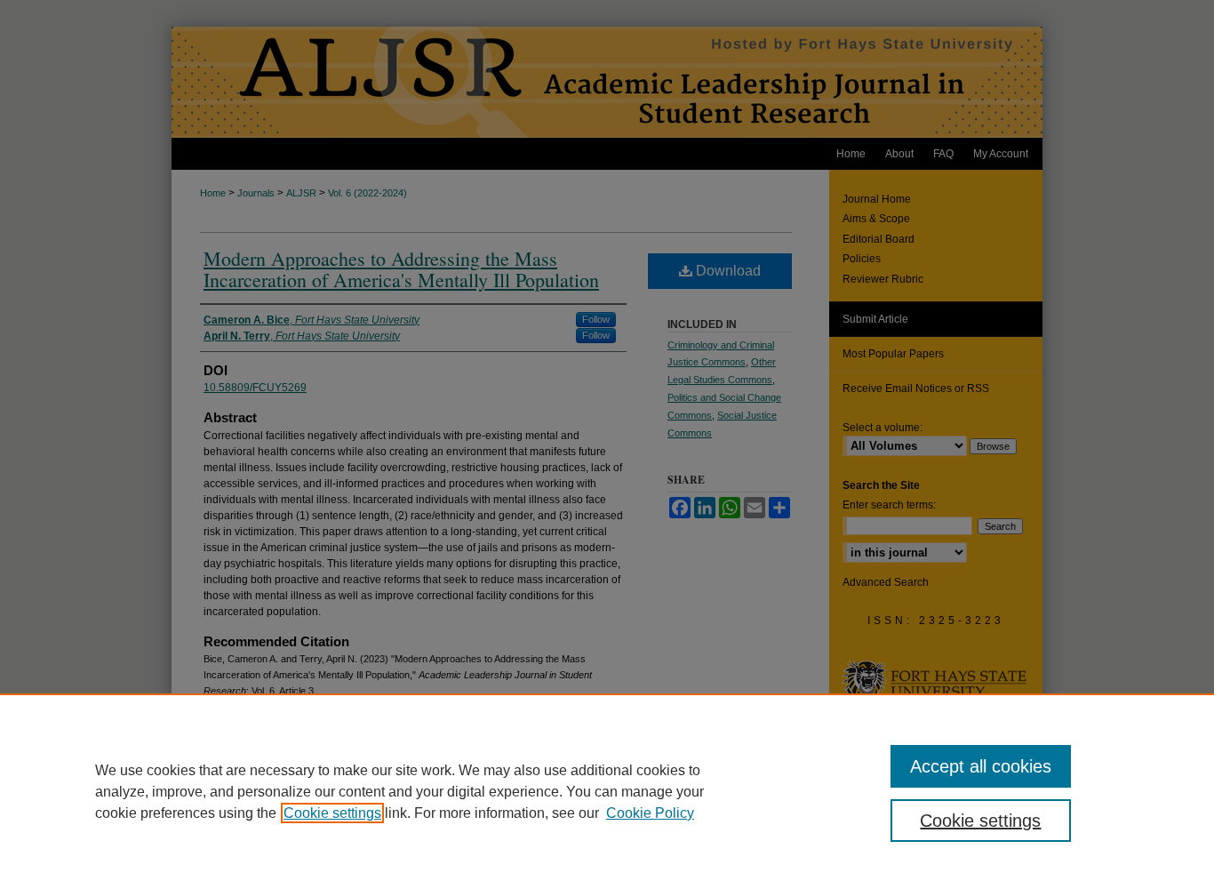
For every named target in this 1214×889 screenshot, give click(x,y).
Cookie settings (332, 813)
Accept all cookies (980, 766)
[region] (607, 791)
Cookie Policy (650, 813)
